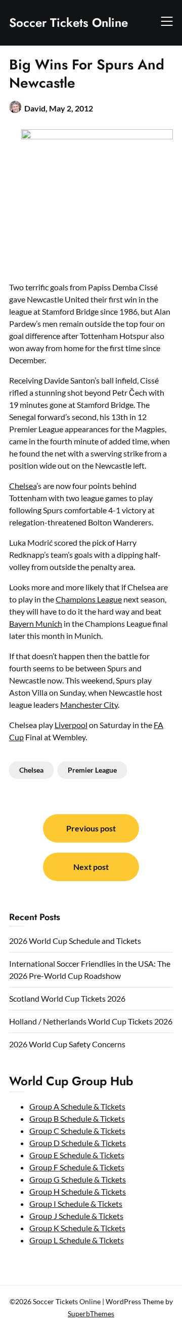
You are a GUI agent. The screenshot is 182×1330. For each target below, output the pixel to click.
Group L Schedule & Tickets (76, 1240)
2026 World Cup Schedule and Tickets (75, 940)
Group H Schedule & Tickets (77, 1191)
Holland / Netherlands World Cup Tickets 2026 (90, 1021)
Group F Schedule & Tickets (76, 1167)
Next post (91, 866)
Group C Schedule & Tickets (77, 1130)
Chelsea (22, 485)
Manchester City (89, 704)
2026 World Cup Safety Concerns (67, 1044)
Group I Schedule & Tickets (75, 1203)
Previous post (91, 828)
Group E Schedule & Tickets (76, 1155)
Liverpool (71, 725)
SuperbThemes (91, 1313)
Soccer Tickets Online (68, 22)
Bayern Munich (35, 623)
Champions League (89, 599)
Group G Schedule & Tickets (77, 1179)
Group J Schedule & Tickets (76, 1216)
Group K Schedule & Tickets (77, 1228)
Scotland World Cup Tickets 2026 (67, 998)
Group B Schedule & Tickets (77, 1118)
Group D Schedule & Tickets (77, 1143)
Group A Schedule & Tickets (77, 1106)
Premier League (92, 770)
